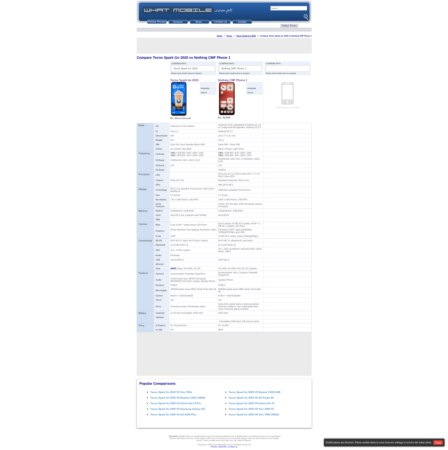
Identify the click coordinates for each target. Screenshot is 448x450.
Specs (204, 93)
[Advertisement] (224, 46)
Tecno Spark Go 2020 (184, 80)
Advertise (223, 447)
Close (438, 442)
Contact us (232, 447)
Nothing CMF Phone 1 (232, 80)
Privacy (214, 447)
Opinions (205, 88)
